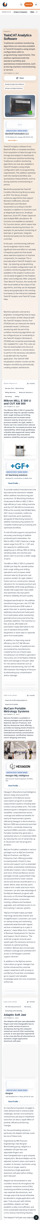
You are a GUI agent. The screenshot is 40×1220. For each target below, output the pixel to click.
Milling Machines (10, 392)
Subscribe (28, 4)
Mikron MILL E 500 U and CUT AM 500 (17, 402)
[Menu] (36, 4)
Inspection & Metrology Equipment (16, 700)
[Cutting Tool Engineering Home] (5, 4)
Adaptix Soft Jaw (15, 1014)
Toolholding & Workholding (13, 1011)
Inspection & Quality (11, 704)
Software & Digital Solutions (14, 88)
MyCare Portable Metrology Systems (16, 710)
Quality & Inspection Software (14, 84)
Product (7, 31)
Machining (8, 396)
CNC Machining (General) (13, 1007)
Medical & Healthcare (26, 392)
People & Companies (20, 12)
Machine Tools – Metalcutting (14, 388)
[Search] (21, 4)
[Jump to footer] (36, 1217)
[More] (36, 12)
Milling (32, 12)
